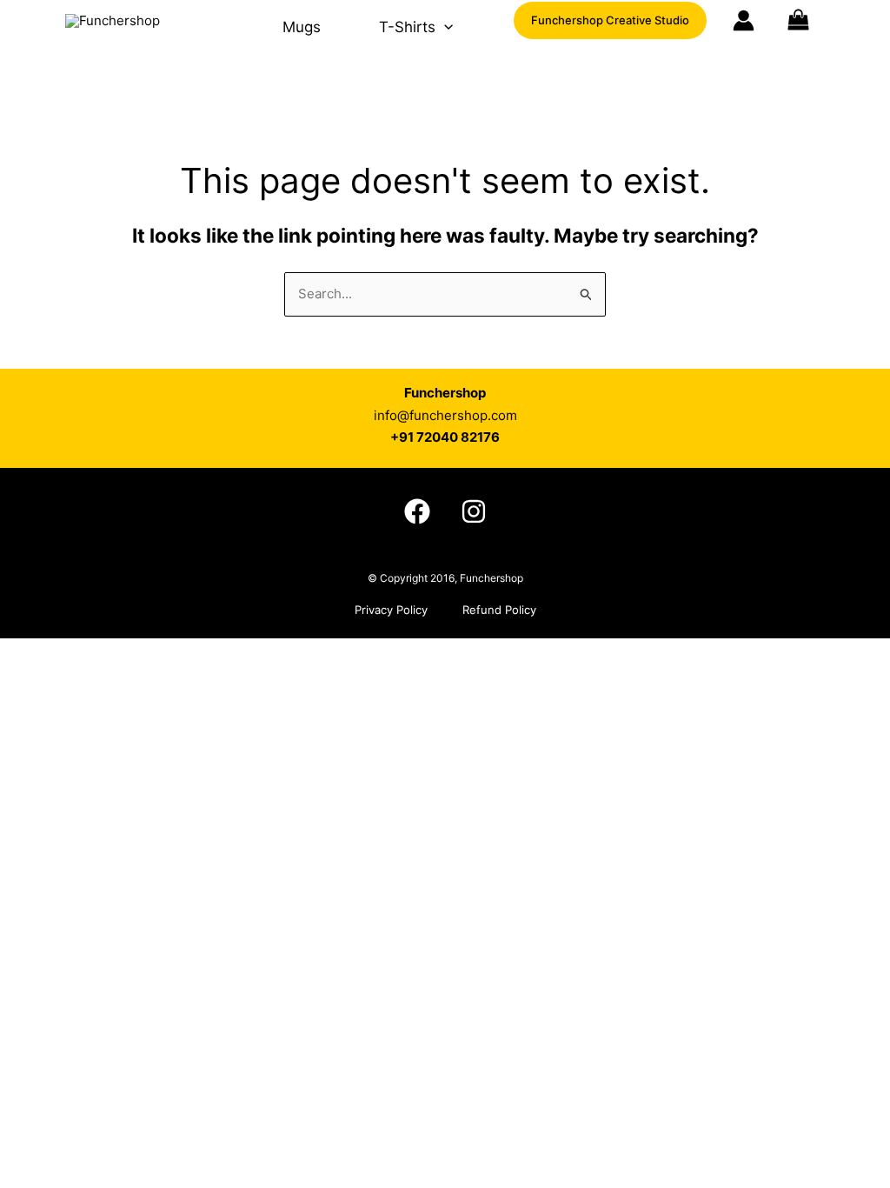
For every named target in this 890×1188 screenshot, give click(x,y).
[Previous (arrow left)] (30, 319)
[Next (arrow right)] (859, 319)
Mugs (301, 27)
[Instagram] (474, 511)
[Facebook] (417, 511)
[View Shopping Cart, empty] (820, 20)
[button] (444, 27)
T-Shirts (407, 27)
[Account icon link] (743, 20)
